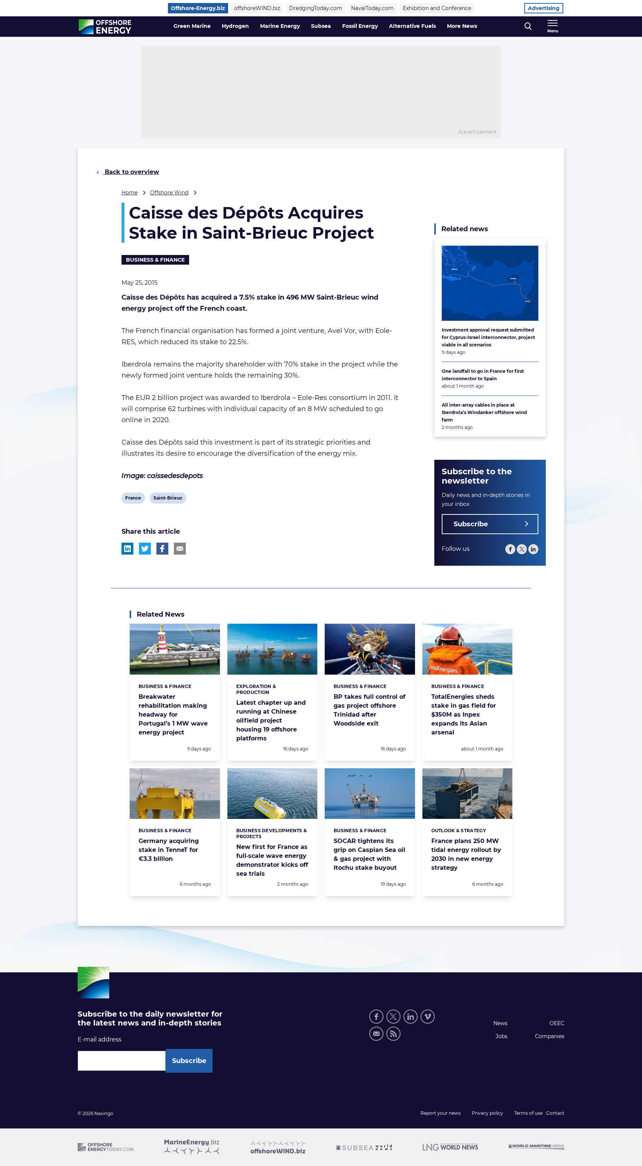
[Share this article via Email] (180, 549)
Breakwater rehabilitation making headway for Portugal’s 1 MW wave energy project (173, 714)
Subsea (321, 26)
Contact (555, 1113)
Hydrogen (235, 26)
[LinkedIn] (533, 549)
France (133, 499)
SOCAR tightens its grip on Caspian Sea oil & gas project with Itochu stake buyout (369, 854)
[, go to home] (105, 26)
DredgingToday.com (315, 8)
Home (129, 192)
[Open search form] (528, 26)
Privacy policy (487, 1113)
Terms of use (528, 1113)
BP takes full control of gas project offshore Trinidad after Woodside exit (369, 710)
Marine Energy (280, 26)
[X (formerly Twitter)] (393, 1017)
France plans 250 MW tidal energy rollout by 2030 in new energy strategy (466, 854)
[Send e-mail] (376, 1034)
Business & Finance (155, 259)
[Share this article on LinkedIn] (127, 549)
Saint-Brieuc (167, 499)
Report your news (441, 1113)
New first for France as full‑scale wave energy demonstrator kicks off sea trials (272, 860)
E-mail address (99, 1039)
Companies (549, 1036)
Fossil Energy (360, 26)
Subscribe (471, 524)
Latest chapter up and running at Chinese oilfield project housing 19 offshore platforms (271, 720)
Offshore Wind (169, 192)
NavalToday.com (372, 8)
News (500, 1023)
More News (462, 26)
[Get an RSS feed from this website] (393, 1034)
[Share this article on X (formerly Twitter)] (145, 549)
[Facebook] (510, 549)
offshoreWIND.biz (257, 8)
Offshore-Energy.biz (198, 8)
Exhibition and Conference (437, 8)
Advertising (544, 8)
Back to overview (131, 171)
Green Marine (192, 26)
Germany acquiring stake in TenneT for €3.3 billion (169, 849)
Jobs (502, 1036)
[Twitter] (522, 549)
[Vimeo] (428, 1017)
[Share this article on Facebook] (162, 549)
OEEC (556, 1023)
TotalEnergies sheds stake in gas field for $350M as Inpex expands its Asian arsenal (463, 714)
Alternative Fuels (412, 26)
